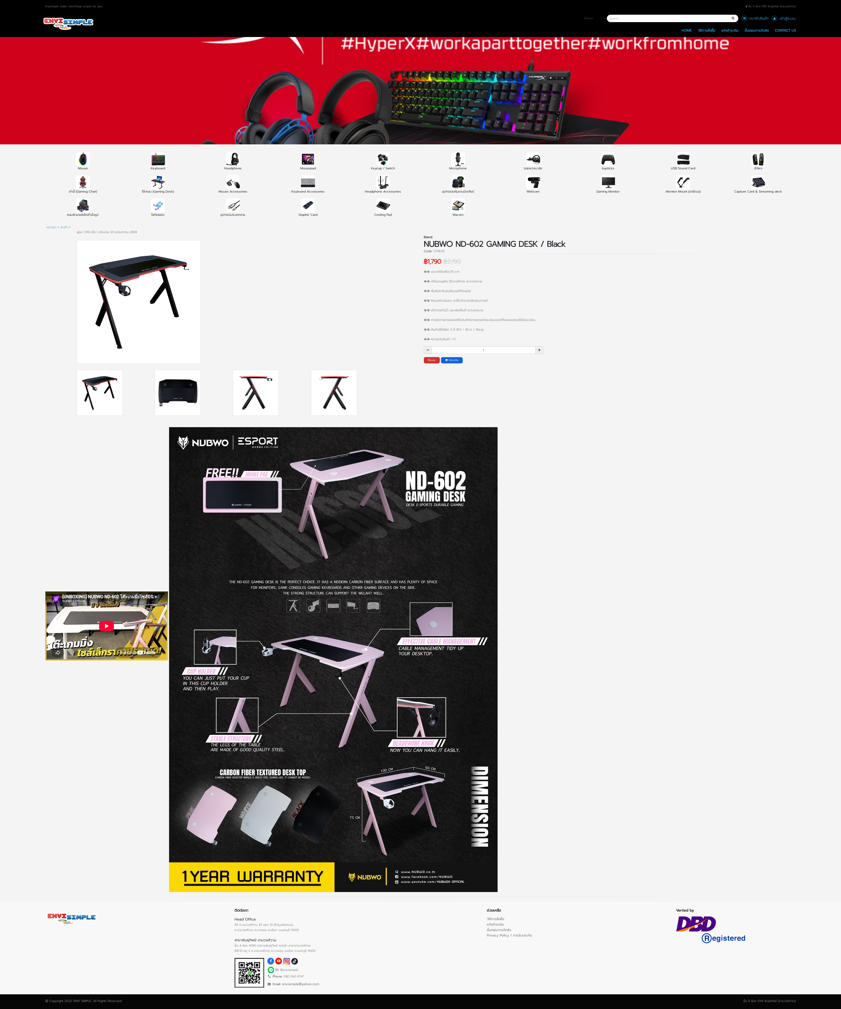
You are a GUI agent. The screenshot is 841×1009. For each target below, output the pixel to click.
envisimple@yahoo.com (300, 983)
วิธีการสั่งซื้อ (706, 30)
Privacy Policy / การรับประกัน (509, 935)
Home (687, 30)
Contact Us (785, 30)
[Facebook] (270, 961)
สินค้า (64, 227)
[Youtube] (278, 961)
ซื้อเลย (432, 360)
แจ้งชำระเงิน (730, 30)
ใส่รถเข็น (453, 360)
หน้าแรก (51, 227)
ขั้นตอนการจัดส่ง (757, 30)
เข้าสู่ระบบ (788, 18)
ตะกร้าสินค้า (759, 18)
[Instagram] (286, 961)
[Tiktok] (294, 961)
